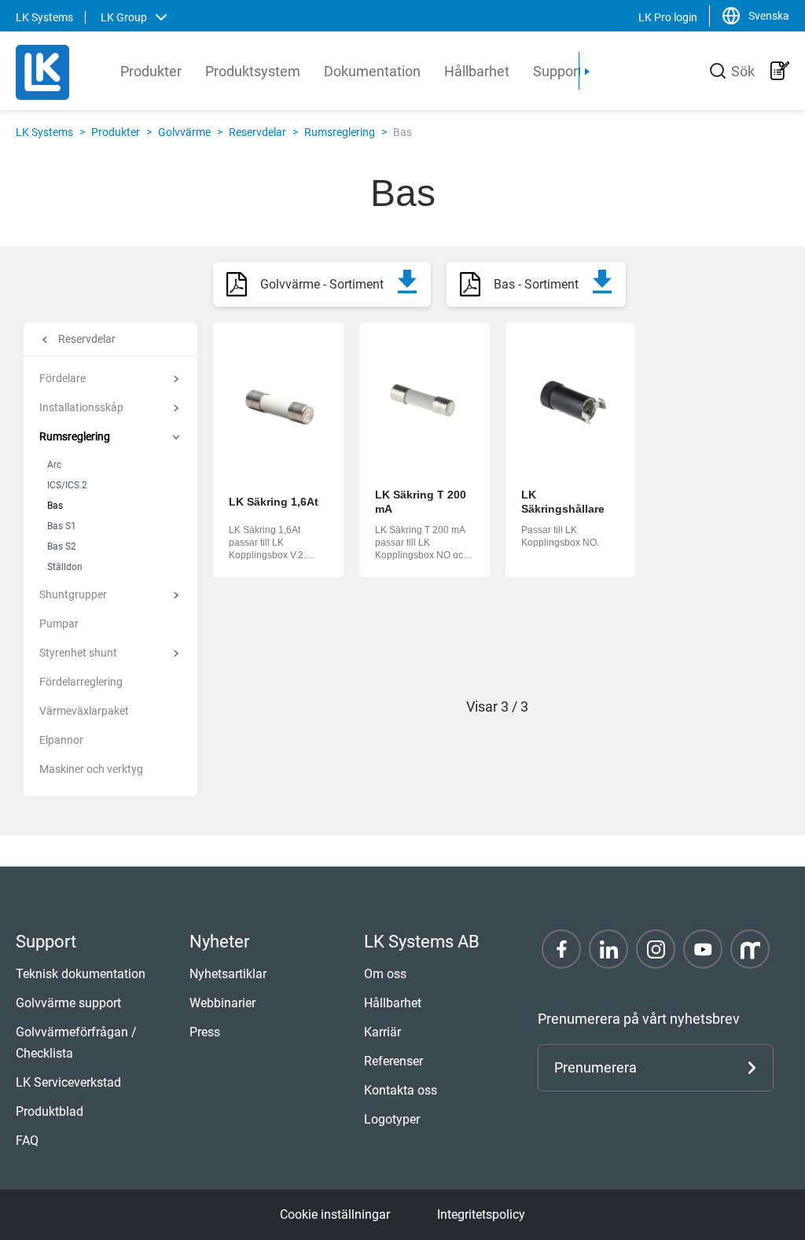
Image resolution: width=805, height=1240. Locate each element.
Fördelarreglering (81, 681)
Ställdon (65, 566)
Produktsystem (252, 71)
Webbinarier (222, 1002)
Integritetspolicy (481, 1214)
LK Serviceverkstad (68, 1082)
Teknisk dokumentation (80, 973)
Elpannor (61, 740)
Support (558, 71)
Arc (54, 464)
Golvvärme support (68, 1002)
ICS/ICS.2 (67, 485)
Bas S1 (61, 526)
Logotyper (392, 1119)
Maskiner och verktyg (91, 769)
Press (204, 1032)
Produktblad (49, 1111)
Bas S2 (61, 546)
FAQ (27, 1140)
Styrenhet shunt (78, 652)
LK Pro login (667, 17)
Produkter (151, 71)
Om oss (385, 973)
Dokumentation (372, 71)
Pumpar (59, 623)
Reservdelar (257, 132)
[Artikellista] (779, 70)
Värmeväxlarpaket (84, 711)
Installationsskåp (81, 407)
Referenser (393, 1061)
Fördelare (62, 378)
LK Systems (44, 132)
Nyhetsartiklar (227, 973)
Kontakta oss (400, 1090)
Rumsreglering (339, 132)
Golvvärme (184, 132)
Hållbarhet (476, 71)
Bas (55, 505)
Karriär (382, 1032)
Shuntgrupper (73, 594)
